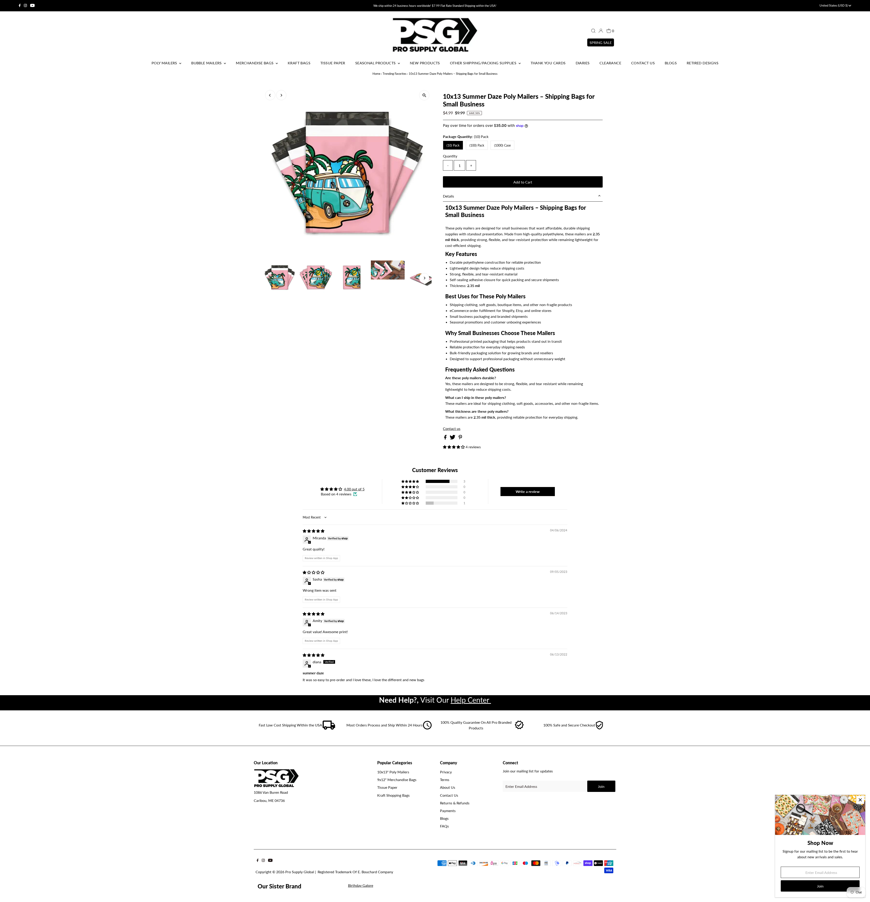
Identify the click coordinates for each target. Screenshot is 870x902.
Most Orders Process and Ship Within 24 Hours (384, 725)
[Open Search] (593, 31)
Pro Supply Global (299, 872)
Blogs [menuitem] (671, 63)
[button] (454, 447)
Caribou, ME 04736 (269, 800)
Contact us (451, 428)
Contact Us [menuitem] (643, 63)
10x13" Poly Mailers (393, 772)
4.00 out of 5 (354, 489)
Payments (448, 810)
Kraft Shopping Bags (393, 795)
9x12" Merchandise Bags (396, 779)
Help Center (471, 699)
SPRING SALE (601, 42)
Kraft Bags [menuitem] (299, 63)
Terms (444, 779)
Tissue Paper (387, 787)
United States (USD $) (833, 5)
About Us (447, 787)
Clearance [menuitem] (610, 63)
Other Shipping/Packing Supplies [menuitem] (483, 63)
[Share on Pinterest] (460, 438)
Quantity (450, 156)
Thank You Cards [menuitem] (548, 63)
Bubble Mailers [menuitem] (207, 63)
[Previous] (270, 95)
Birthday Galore (360, 885)
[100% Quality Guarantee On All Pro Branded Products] (519, 728)
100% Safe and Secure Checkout (569, 725)
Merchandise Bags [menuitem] (255, 63)
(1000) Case (502, 145)
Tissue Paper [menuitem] (332, 63)
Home (376, 73)
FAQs (444, 826)
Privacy (446, 772)
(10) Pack (453, 145)
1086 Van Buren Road (271, 792)
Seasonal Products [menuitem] (376, 63)
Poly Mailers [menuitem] (165, 63)
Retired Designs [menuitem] (702, 63)
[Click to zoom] (424, 95)
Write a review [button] (528, 491)
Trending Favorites (394, 73)
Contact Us (449, 795)
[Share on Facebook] (445, 438)
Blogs (444, 818)
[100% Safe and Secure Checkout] (599, 728)
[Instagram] (25, 5)
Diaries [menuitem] (583, 63)
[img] (313, 531)
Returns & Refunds (454, 803)
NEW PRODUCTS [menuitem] (425, 63)
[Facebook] (20, 5)
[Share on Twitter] (453, 438)
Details (448, 196)
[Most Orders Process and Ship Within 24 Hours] (427, 728)
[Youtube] (32, 5)
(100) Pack (476, 145)
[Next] (281, 95)
